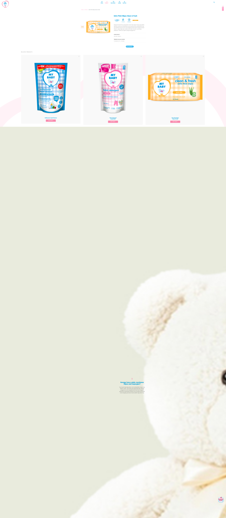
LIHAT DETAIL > (50, 120)
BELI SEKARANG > (130, 46)
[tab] (82, 26)
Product (86, 9)
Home (82, 9)
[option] (50, 89)
